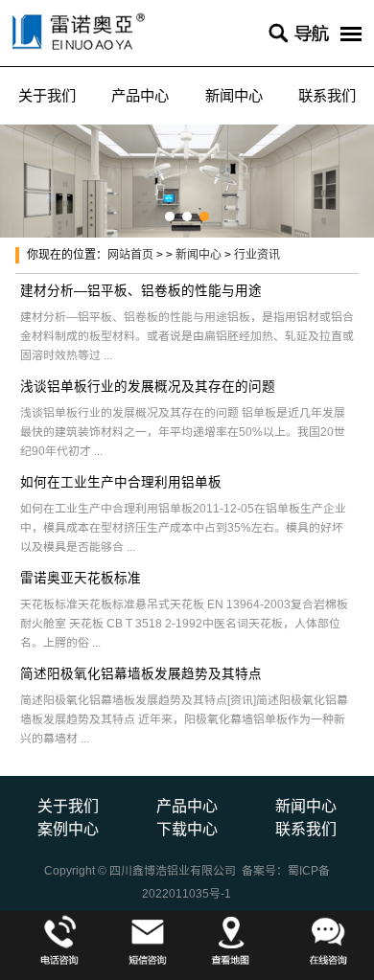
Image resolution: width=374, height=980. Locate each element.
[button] (170, 216)
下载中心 (187, 829)
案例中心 (68, 829)
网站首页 (130, 255)
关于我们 (47, 95)
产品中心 (140, 95)
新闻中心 (234, 95)
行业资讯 (257, 255)
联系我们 (306, 829)
